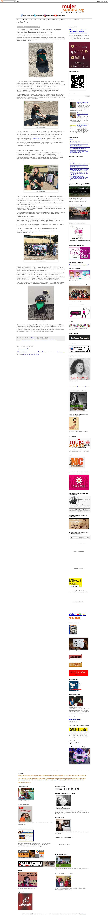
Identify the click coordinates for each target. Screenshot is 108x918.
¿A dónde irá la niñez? (75, 141)
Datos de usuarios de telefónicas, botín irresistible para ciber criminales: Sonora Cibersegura (78, 31)
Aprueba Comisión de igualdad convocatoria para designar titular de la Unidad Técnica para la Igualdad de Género (79, 178)
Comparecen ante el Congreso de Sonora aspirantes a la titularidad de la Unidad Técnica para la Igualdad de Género (79, 169)
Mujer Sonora (45, 339)
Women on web (37, 138)
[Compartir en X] (44, 338)
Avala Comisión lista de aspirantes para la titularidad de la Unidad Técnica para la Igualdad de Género (79, 165)
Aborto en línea (23, 339)
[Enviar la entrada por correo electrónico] (38, 337)
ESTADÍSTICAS (41, 19)
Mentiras (72, 139)
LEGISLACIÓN (32, 19)
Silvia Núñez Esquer (52, 339)
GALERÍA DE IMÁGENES (22, 22)
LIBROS (69, 19)
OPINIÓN (63, 19)
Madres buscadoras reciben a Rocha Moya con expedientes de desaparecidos (80, 147)
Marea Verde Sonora (37, 339)
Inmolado (72, 162)
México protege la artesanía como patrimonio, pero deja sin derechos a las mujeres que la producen (79, 151)
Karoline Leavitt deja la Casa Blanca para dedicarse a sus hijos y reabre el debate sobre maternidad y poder (79, 144)
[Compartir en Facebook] (46, 338)
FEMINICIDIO (76, 19)
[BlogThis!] (42, 338)
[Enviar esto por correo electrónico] (41, 338)
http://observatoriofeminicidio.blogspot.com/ (79, 264)
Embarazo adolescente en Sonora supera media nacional (83, 125)
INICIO (18, 19)
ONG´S (83, 19)
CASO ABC (24, 19)
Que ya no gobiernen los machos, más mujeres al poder (82, 114)
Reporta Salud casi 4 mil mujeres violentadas (82, 103)
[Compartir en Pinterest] (47, 338)
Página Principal (42, 351)
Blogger (83, 914)
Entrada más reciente (22, 351)
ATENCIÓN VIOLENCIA (53, 19)
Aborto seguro (30, 339)
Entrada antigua (61, 351)
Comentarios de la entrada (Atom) (31, 354)
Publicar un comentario (24, 348)
